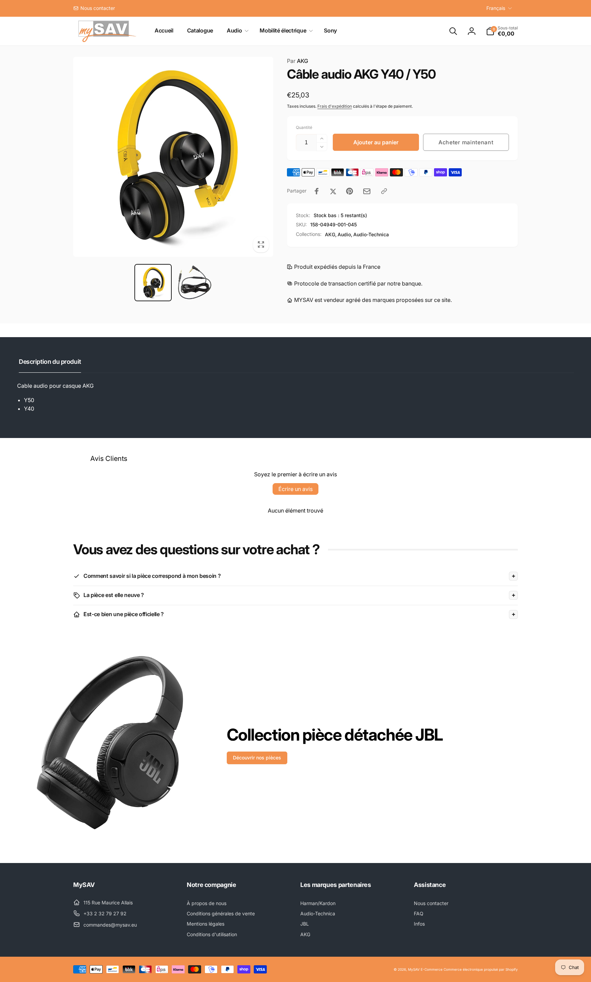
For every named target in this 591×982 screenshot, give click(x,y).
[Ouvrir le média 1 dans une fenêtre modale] (173, 157)
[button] (236, 30)
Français (495, 8)
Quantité (304, 127)
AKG (297, 60)
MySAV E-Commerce (425, 969)
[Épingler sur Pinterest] (349, 191)
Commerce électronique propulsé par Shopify (481, 969)
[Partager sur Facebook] (316, 191)
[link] (94, 8)
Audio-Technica (371, 234)
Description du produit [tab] (50, 361)
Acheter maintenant (466, 142)
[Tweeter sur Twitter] (333, 191)
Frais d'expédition (334, 106)
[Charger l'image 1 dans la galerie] (153, 283)
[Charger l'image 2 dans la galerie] (194, 283)
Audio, (345, 234)
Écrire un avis (295, 489)
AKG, (331, 234)
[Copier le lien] (384, 191)
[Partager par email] (367, 191)
